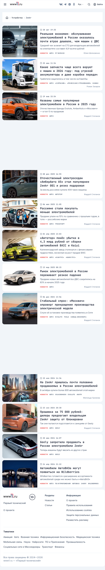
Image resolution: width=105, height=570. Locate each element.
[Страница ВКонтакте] (61, 4)
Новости (44, 53)
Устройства (17, 17)
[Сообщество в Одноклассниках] (74, 4)
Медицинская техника (88, 537)
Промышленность (75, 542)
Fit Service (60, 53)
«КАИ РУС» (59, 257)
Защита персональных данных (82, 515)
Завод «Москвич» (79, 317)
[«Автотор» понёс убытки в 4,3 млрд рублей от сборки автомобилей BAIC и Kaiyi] (19, 245)
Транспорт (60, 224)
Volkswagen (60, 394)
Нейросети (37, 542)
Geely (57, 428)
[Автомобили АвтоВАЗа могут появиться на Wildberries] (19, 473)
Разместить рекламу (77, 520)
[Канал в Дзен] (70, 4)
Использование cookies (79, 510)
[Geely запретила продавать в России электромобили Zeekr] (19, 446)
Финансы (59, 546)
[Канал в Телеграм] (65, 4)
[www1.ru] (7, 17)
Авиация (7, 537)
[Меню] (5, 4)
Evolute (58, 317)
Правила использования (79, 505)
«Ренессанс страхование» (79, 83)
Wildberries (93, 483)
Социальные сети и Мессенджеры (21, 546)
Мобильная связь (12, 542)
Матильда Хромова (91, 398)
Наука (27, 542)
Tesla (66, 317)
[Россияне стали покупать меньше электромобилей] (19, 214)
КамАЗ (95, 83)
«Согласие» (60, 83)
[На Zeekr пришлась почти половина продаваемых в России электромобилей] (19, 388)
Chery (83, 483)
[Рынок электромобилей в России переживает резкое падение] (19, 277)
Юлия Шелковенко (92, 53)
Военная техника (30, 537)
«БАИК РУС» (71, 257)
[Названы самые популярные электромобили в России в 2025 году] (19, 106)
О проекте (8, 510)
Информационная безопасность (57, 537)
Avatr (79, 394)
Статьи (48, 505)
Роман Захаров (93, 86)
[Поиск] (89, 4)
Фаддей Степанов (92, 116)
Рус (79, 4)
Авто (51, 53)
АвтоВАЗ (75, 483)
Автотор (58, 194)
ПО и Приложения (63, 483)
